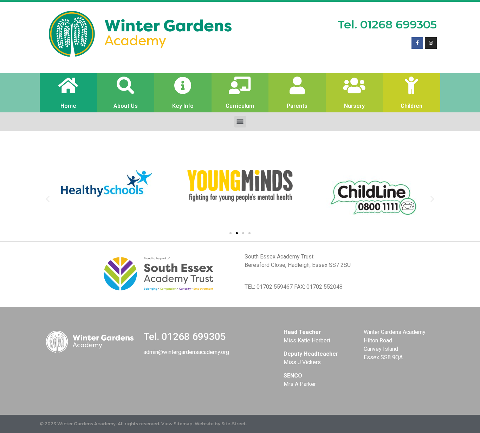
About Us (125, 106)
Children (411, 106)
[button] (240, 121)
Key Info (183, 106)
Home (68, 106)
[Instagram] (431, 43)
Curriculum (240, 106)
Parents (297, 106)
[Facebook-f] (417, 43)
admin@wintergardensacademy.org (186, 352)
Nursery (354, 106)
